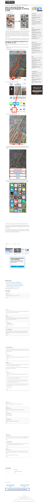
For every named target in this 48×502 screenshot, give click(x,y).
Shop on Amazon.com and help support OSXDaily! (17, 489)
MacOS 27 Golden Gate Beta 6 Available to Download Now (37, 36)
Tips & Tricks (17, 288)
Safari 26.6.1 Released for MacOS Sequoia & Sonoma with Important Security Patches (36, 30)
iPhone (14, 288)
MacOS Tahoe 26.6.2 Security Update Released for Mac (36, 34)
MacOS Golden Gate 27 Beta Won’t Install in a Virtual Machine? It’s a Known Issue (37, 82)
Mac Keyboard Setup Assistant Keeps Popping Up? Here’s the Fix (36, 75)
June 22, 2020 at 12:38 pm (10, 355)
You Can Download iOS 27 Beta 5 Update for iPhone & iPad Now (36, 50)
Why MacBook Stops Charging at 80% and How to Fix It (36, 24)
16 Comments (10, 11)
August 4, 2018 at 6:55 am (9, 408)
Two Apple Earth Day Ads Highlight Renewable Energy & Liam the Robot (24, 485)
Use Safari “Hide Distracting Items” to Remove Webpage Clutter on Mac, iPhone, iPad (36, 18)
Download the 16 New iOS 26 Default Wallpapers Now (14, 283)
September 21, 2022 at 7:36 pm (10, 323)
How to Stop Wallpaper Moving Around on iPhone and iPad (25, 253)
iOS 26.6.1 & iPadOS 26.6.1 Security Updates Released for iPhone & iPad (36, 32)
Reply (6, 297)
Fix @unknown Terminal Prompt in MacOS (36, 77)
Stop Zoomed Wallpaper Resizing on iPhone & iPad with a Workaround (17, 254)
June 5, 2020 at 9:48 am (9, 294)
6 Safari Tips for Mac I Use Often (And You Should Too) (36, 15)
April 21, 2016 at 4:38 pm (9, 449)
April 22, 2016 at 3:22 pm (9, 435)
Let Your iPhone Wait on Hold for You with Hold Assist (37, 20)
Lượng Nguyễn (8, 419)
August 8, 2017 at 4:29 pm (9, 414)
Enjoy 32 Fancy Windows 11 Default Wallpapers (13, 282)
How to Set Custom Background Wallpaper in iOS (8, 253)
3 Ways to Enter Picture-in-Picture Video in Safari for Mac (15, 285)
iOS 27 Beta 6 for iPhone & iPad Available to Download (36, 38)
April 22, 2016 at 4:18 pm (10, 442)
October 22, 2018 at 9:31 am (9, 363)
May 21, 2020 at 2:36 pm (9, 310)
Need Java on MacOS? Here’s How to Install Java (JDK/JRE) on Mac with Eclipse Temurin (36, 79)
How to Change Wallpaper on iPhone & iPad (13, 286)
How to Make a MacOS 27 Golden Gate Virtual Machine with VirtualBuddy (37, 22)
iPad (13, 288)
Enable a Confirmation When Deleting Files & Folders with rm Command (10, 485)
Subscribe (17, 266)
